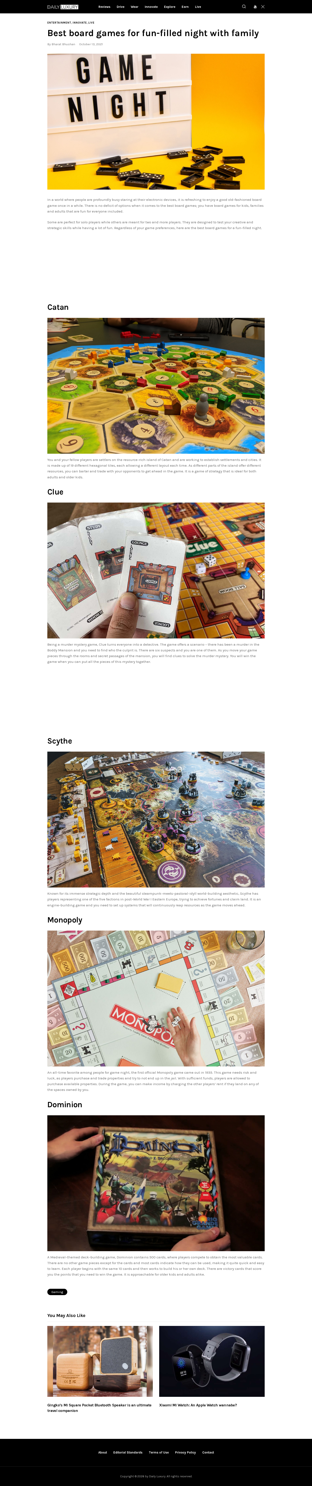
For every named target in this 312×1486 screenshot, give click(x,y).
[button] (156, 122)
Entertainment (59, 22)
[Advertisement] (156, 265)
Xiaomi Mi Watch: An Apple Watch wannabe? (198, 1405)
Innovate (80, 22)
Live (91, 22)
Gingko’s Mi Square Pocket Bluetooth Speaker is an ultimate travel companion (99, 1408)
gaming (57, 1292)
